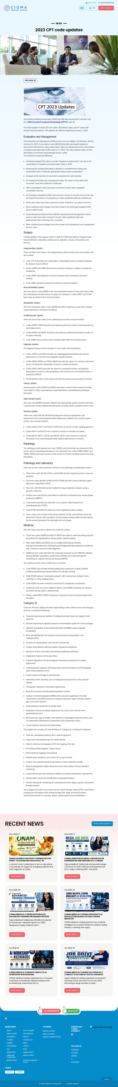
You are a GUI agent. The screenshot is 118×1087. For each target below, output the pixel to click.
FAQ (8, 1049)
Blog (25, 1049)
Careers (10, 1043)
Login (93, 8)
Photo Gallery (28, 1030)
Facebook (75, 1050)
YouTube (74, 1053)
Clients (26, 1046)
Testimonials (11, 1046)
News (25, 1043)
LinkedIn (74, 1056)
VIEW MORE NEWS (101, 823)
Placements (11, 1037)
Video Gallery (12, 1034)
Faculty (9, 1072)
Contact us (27, 1040)
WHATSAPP (73, 1011)
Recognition (28, 1034)
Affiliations (11, 1052)
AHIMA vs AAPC (28, 1052)
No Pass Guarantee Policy (30, 1061)
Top (105, 1079)
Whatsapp (91, 3)
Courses (10, 1040)
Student (19, 1072)
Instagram (75, 1062)
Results (26, 1037)
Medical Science (49, 1034)
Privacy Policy (28, 1055)
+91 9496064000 (107, 3)
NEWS (59, 23)
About (9, 1030)
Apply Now (105, 8)
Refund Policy (12, 1060)
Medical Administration (52, 1037)
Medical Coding (49, 1031)
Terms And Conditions (11, 1056)
